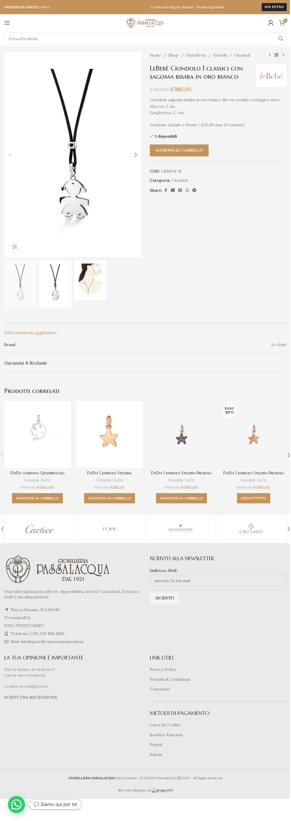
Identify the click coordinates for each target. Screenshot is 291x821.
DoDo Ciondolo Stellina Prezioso (181, 472)
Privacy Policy (163, 669)
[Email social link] (172, 190)
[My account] (271, 22)
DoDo (46, 480)
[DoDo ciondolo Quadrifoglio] (37, 434)
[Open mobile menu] (7, 22)
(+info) (44, 7)
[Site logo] (145, 22)
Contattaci (160, 689)
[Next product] (283, 55)
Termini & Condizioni (170, 679)
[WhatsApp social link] (187, 190)
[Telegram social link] (194, 190)
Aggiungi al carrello (179, 150)
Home (155, 55)
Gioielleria (196, 55)
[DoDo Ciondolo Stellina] (109, 434)
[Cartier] (40, 529)
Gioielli (220, 55)
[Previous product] (269, 55)
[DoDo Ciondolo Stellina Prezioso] (181, 434)
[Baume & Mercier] (181, 529)
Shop (173, 55)
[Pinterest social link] (180, 190)
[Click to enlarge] (15, 246)
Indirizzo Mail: (163, 570)
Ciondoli (242, 55)
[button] (10, 154)
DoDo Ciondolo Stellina (109, 472)
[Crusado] (251, 529)
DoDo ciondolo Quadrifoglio (38, 472)
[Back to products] (276, 55)
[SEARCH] (281, 39)
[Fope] (110, 529)
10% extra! (274, 7)
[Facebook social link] (165, 190)
